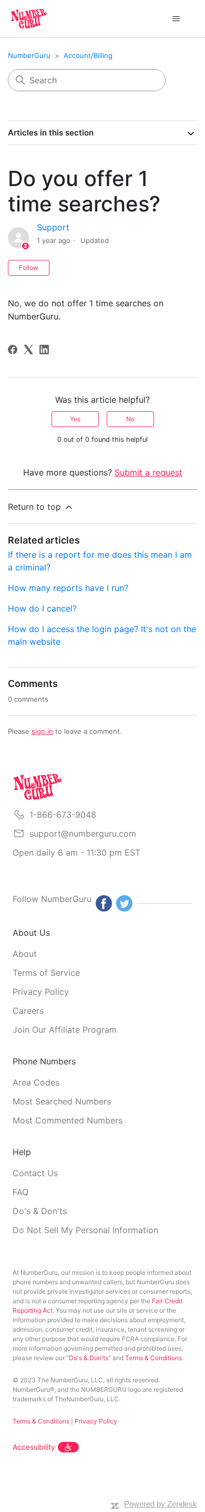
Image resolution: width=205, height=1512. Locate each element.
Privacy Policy (41, 991)
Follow (28, 268)
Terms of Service (46, 972)
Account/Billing (88, 55)
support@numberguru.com (82, 833)
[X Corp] (28, 349)
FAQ (20, 1192)
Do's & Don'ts (40, 1211)
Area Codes (36, 1082)
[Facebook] (12, 349)
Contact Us (35, 1173)
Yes (75, 419)
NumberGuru (29, 55)
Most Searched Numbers (62, 1101)
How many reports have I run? (68, 588)
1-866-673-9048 (62, 814)
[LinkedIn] (44, 349)
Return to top (36, 506)
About (25, 953)
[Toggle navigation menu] (176, 19)
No (130, 419)
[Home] (29, 18)
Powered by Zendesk (160, 1503)
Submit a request (148, 472)
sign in (42, 731)
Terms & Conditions (153, 1358)
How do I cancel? (42, 608)
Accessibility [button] (34, 1446)
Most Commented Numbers (67, 1120)
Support (53, 227)
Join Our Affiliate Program (65, 1029)
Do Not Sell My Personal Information (85, 1230)
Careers (28, 1010)
